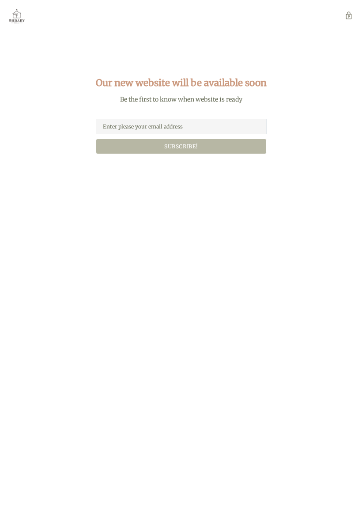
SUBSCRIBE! (181, 146)
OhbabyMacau (17, 16)
